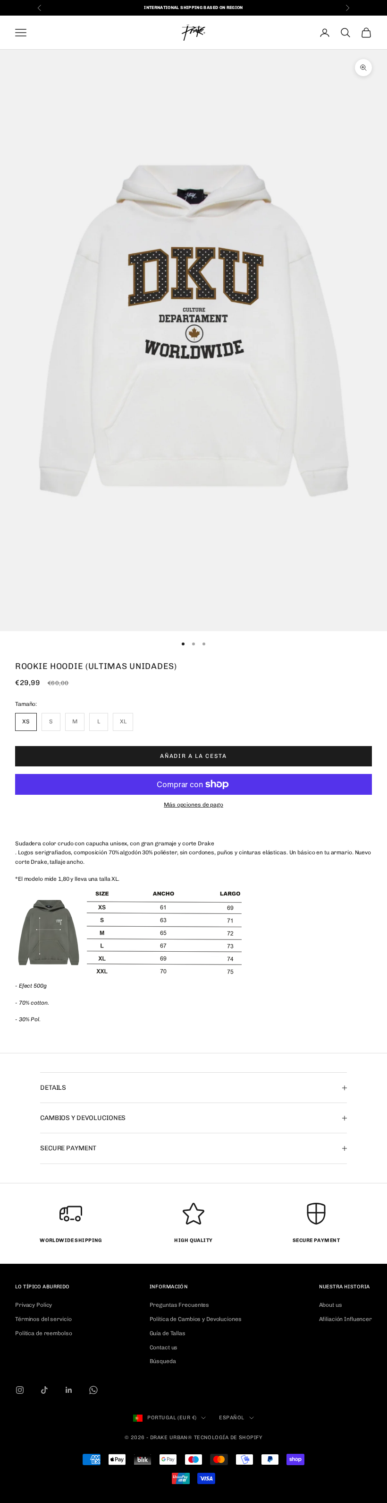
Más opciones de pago (193, 804)
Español (231, 1418)
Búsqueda (163, 1361)
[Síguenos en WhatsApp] (93, 1390)
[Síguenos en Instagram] (20, 1390)
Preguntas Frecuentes (180, 1305)
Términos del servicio (43, 1319)
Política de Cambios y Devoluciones (196, 1319)
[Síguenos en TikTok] (44, 1390)
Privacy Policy (33, 1305)
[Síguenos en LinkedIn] (69, 1390)
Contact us (164, 1347)
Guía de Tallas (167, 1333)
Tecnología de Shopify (228, 1437)
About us (330, 1305)
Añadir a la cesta (193, 756)
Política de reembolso (43, 1333)
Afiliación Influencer (345, 1319)
